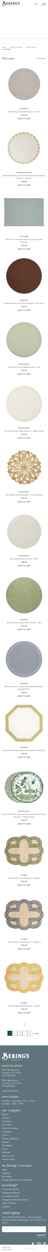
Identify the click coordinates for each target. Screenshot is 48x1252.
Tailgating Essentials (12, 11)
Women (43, 29)
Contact (5, 1118)
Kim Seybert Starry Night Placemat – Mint (24, 367)
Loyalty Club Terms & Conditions (17, 1180)
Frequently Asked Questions (15, 1200)
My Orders (7, 1176)
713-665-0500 (8, 1086)
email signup (11, 1212)
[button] (44, 4)
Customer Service (10, 1189)
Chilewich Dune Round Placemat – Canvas (24, 112)
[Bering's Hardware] (15, 1059)
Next (36, 1033)
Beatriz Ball (24, 811)
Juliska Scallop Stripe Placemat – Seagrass (24, 878)
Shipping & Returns (11, 1193)
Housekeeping (27, 35)
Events (5, 1135)
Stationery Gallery (10, 1128)
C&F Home (24, 236)
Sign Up (41, 1235)
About (5, 1114)
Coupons (6, 1206)
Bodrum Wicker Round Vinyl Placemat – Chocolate (24, 303)
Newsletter (7, 1145)
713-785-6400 (9, 1075)
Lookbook (6, 1132)
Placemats (8, 58)
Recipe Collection (10, 1138)
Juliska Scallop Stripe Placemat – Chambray (24, 942)
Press (4, 1149)
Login (35, 4)
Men (17, 35)
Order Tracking (9, 1203)
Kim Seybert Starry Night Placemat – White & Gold (24, 431)
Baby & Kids (33, 29)
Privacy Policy (8, 1159)
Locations (6, 1121)
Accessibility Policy (10, 1196)
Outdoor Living (26, 17)
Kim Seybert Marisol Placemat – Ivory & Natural (24, 495)
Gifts (4, 17)
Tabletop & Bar (13, 23)
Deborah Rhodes (24, 173)
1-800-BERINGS (10, 1091)
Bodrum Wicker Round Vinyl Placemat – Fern (24, 623)
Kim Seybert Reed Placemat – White (24, 559)
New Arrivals (30, 11)
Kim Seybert (24, 364)
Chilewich (24, 109)
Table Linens (31, 47)
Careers (5, 1142)
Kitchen (25, 23)
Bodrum (24, 300)
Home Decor (40, 17)
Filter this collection (10, 1248)
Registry (6, 1173)
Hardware (13, 17)
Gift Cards (6, 1125)
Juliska (24, 875)
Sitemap (6, 1152)
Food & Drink (36, 23)
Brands (41, 11)
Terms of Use (8, 1156)
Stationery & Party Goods (14, 29)
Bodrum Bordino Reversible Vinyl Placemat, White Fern (24, 750)
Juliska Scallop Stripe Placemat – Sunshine (24, 1006)
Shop (4, 47)
